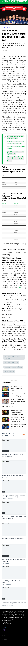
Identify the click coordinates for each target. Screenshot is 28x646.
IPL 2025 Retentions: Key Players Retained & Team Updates (15, 159)
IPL (20, 288)
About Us (4, 635)
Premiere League (6, 27)
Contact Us (4, 639)
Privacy (3, 642)
